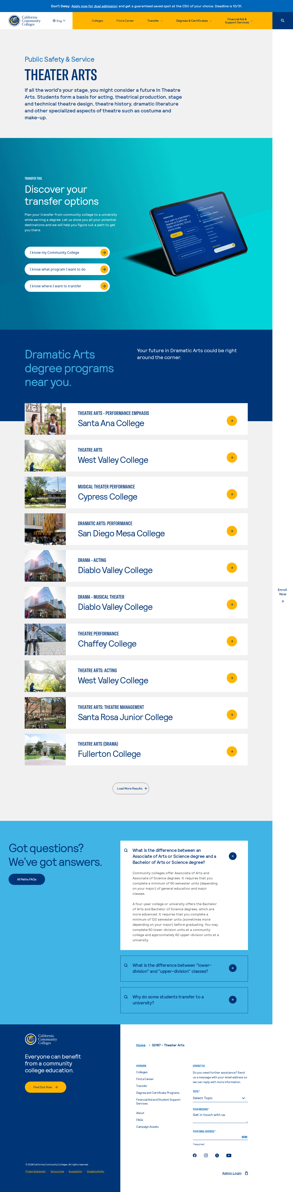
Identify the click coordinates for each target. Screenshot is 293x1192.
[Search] (282, 20)
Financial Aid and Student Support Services (158, 1101)
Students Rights (95, 1171)
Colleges (97, 20)
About (140, 1113)
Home (140, 1045)
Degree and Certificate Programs (157, 1092)
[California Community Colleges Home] (25, 20)
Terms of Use (57, 1171)
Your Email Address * (204, 1131)
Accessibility (75, 1171)
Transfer (141, 1086)
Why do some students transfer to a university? (168, 999)
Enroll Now (285, 592)
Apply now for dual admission (94, 6)
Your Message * (201, 1109)
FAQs (139, 1120)
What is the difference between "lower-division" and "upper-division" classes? (172, 968)
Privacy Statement (36, 1171)
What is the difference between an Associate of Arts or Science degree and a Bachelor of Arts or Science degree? (174, 856)
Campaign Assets (147, 1126)
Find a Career (125, 20)
